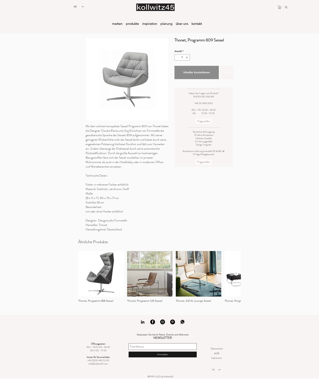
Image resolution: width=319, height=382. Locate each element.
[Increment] (187, 57)
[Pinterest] (172, 321)
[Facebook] (152, 321)
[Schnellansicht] (101, 274)
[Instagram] (162, 321)
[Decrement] (177, 57)
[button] (280, 7)
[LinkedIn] (142, 321)
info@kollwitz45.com (98, 363)
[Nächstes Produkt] (236, 274)
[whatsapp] (182, 321)
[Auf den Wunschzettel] (226, 72)
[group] (159, 277)
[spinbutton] (182, 57)
